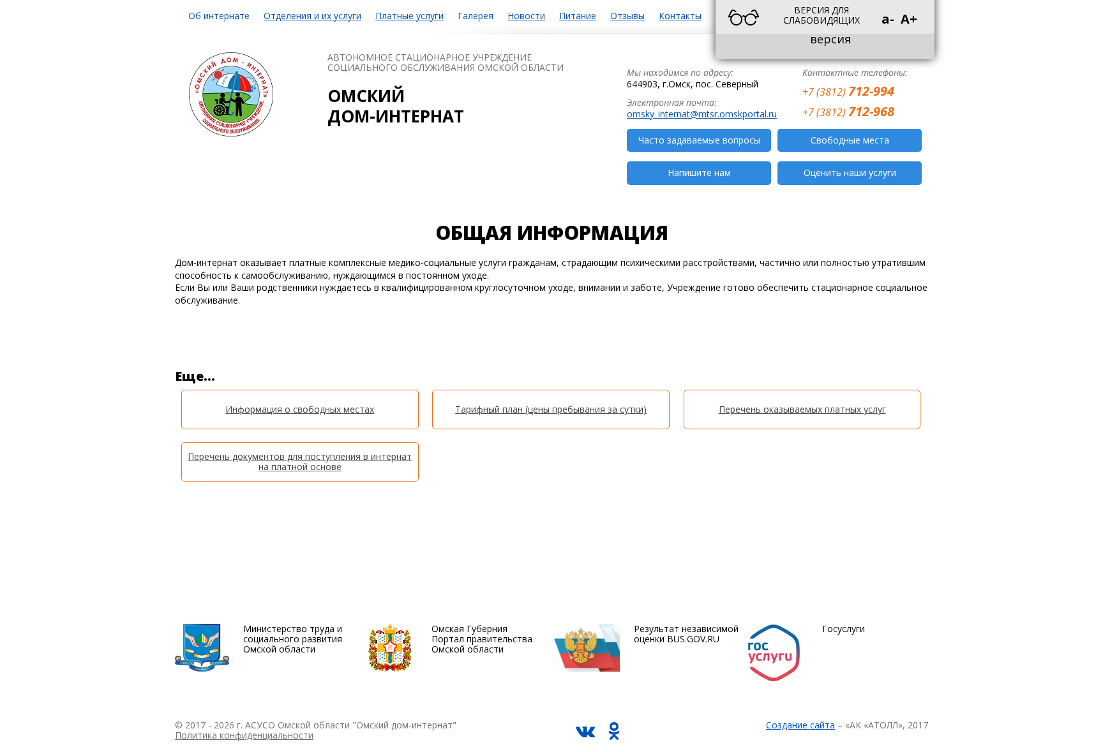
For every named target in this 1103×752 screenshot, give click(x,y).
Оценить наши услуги (850, 172)
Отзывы (627, 16)
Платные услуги (409, 16)
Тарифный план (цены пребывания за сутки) (551, 409)
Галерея (475, 16)
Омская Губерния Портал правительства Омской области (481, 639)
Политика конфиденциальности (244, 735)
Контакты (680, 16)
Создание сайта (800, 725)
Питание (577, 16)
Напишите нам (699, 172)
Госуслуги (843, 629)
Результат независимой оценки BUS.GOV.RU (686, 634)
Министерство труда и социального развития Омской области (292, 639)
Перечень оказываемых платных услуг (802, 409)
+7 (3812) (848, 90)
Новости (526, 16)
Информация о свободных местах (299, 409)
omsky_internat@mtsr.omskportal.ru (702, 114)
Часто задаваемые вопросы (699, 140)
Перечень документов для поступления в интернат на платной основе (300, 461)
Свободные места (850, 140)
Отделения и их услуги (312, 16)
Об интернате (219, 16)
